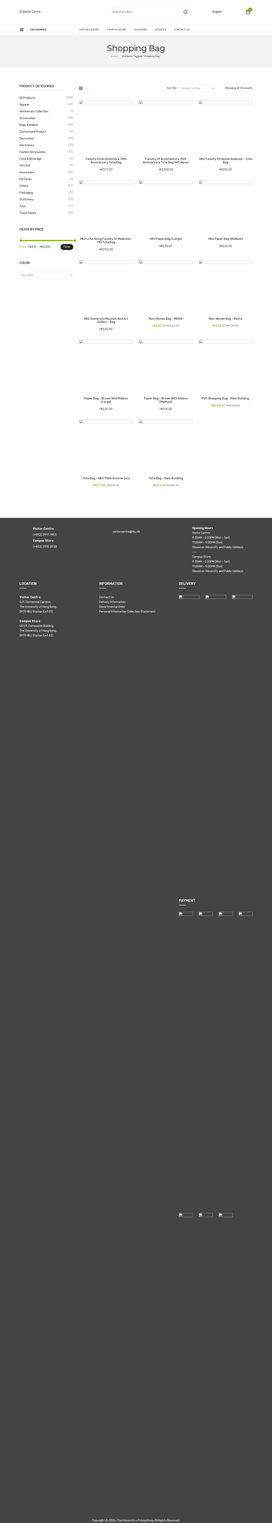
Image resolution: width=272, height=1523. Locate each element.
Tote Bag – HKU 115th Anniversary (106, 478)
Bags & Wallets (29, 125)
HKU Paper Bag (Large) (166, 239)
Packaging (26, 192)
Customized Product (33, 131)
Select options (84, 150)
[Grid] (80, 88)
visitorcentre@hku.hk (126, 531)
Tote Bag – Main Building (166, 478)
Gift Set (25, 165)
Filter (67, 247)
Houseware (27, 172)
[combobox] (46, 275)
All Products (27, 98)
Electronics (27, 145)
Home (114, 56)
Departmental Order (112, 607)
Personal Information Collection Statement (127, 611)
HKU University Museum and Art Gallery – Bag (106, 320)
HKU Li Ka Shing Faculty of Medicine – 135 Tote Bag (106, 240)
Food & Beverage (30, 159)
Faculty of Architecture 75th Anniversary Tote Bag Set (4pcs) (166, 161)
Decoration (27, 138)
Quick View (94, 150)
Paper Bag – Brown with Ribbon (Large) (106, 400)
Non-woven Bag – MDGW (165, 318)
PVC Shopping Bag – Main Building (225, 398)
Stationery (27, 199)
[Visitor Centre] (30, 12)
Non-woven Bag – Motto (225, 318)
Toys (23, 206)
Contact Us (106, 597)
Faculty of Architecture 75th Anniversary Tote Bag (106, 161)
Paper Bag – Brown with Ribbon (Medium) (166, 400)
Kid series (26, 179)
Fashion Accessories (33, 152)
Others (24, 186)
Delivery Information (112, 602)
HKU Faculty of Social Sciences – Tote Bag (225, 161)
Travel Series (28, 213)
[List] (87, 88)
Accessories (27, 118)
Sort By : (172, 88)
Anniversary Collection (34, 111)
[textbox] (46, 275)
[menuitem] (89, 29)
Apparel (24, 104)
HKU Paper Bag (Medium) (225, 239)
